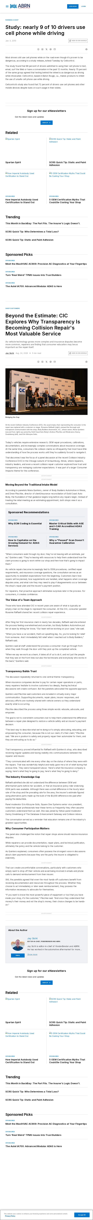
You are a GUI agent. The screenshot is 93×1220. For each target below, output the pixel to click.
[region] (46, 1215)
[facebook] (38, 49)
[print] (86, 49)
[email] (55, 49)
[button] (7, 6)
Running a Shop (11, 20)
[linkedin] (42, 49)
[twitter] (46, 49)
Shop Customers (12, 308)
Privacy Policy (10, 1216)
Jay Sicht (9, 353)
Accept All (82, 1215)
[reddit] (50, 49)
